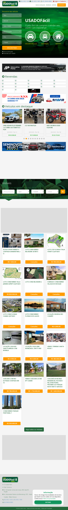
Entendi (48, 502)
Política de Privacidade (46, 508)
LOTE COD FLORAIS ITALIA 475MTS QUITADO (56, 250)
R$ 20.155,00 (34, 135)
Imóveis (54, 5)
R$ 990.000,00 (56, 262)
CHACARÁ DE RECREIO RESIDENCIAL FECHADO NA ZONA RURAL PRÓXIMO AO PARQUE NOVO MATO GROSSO (55, 383)
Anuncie (62, 5)
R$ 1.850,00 (12, 262)
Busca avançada (8, 51)
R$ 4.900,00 (12, 359)
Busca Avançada (40, 5)
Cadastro (63, 1)
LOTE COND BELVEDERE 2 (33, 282)
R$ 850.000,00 (12, 294)
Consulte (34, 262)
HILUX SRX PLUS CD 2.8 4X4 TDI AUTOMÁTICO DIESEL (56, 126)
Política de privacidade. (49, 498)
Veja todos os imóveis (34, 429)
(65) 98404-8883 (47, 1)
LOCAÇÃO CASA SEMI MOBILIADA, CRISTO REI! (33, 347)
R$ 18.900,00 (12, 135)
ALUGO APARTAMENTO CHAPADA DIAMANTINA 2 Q (11, 252)
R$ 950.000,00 (12, 423)
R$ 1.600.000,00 (56, 391)
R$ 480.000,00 (56, 359)
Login (56, 1)
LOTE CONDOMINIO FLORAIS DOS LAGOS (32, 315)
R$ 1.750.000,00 (34, 391)
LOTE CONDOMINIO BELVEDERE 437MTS (32, 250)
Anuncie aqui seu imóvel (10, 195)
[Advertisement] (15, 162)
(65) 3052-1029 (25, 1)
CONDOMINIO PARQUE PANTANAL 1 (10, 412)
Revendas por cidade (9, 53)
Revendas (48, 5)
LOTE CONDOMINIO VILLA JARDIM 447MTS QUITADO (12, 283)
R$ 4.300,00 (56, 326)
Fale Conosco (8, 487)
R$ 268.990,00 (56, 135)
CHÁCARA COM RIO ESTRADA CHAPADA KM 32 (11, 381)
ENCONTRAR (12, 48)
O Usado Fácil (8, 484)
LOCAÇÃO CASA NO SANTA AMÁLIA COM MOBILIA (10, 348)
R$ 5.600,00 (34, 359)
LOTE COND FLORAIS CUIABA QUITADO (10, 315)
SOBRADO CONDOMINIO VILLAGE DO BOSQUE (55, 283)
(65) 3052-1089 (35, 1)
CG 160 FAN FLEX (8, 126)
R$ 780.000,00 (12, 391)
